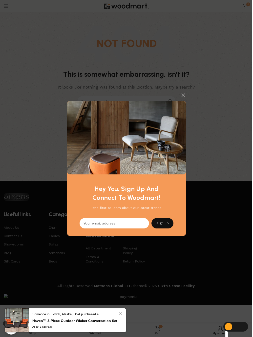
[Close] (183, 95)
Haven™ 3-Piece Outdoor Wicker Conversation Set (74, 321)
